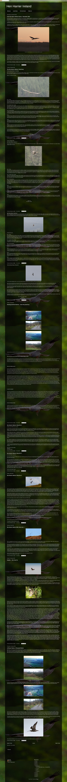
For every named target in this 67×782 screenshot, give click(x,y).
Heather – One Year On (12, 560)
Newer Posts (9, 743)
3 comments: (18, 522)
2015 (36, 772)
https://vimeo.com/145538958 (25, 542)
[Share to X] (23, 64)
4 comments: (18, 555)
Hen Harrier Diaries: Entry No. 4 (14, 425)
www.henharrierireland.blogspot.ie (14, 500)
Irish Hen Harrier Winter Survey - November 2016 (18, 16)
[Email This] (22, 64)
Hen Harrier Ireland (19, 6)
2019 (36, 761)
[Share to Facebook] (24, 64)
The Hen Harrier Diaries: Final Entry (15, 69)
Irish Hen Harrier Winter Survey (15, 19)
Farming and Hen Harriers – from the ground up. (18, 304)
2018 (36, 762)
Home (34, 743)
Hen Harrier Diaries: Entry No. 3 (14, 453)
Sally (49, 605)
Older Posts (57, 743)
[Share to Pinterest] (25, 64)
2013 (36, 775)
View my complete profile (11, 762)
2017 (36, 763)
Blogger (37, 779)
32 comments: (18, 422)
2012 (36, 776)
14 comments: (18, 211)
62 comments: (18, 64)
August (37, 768)
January (37, 771)
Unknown (9, 760)
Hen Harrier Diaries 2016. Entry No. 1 (15, 527)
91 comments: (18, 740)
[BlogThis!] (22, 64)
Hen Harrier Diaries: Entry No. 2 (14, 475)
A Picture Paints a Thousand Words (15, 648)
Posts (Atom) (13, 745)
